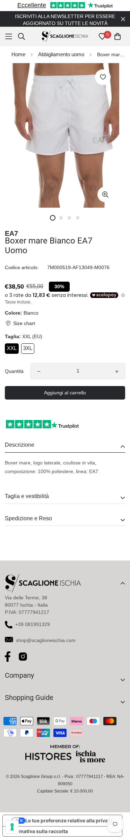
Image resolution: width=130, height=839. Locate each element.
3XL (27, 341)
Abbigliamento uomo (61, 47)
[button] (20, 316)
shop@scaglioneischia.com (46, 633)
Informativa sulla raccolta (38, 824)
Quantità (14, 364)
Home (18, 47)
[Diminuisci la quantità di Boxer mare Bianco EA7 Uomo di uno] (39, 365)
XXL (12, 341)
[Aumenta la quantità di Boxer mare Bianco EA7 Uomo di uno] (117, 365)
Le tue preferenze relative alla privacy (69, 813)
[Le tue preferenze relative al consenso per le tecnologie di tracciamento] (12, 826)
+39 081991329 (32, 617)
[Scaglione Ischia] (65, 29)
